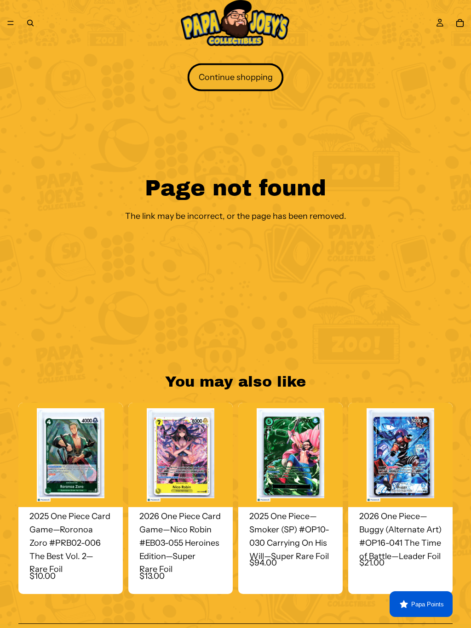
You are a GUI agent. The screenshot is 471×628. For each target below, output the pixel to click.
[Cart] (460, 23)
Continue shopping (236, 77)
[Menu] (10, 23)
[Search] (30, 23)
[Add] (108, 493)
